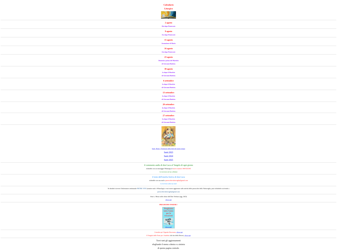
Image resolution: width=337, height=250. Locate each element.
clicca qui (179, 232)
